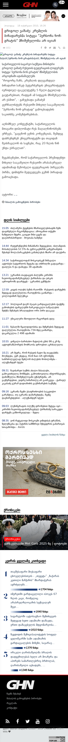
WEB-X (60, 728)
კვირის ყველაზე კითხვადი (25, 561)
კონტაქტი (12, 707)
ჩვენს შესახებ (14, 693)
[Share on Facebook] (41, 47)
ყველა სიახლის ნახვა (53, 434)
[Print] (64, 47)
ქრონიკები (12, 510)
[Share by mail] (54, 47)
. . (15, 194)
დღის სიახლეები (17, 220)
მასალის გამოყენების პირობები (22, 202)
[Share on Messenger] (45, 47)
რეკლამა (12, 703)
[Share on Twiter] (50, 47)
